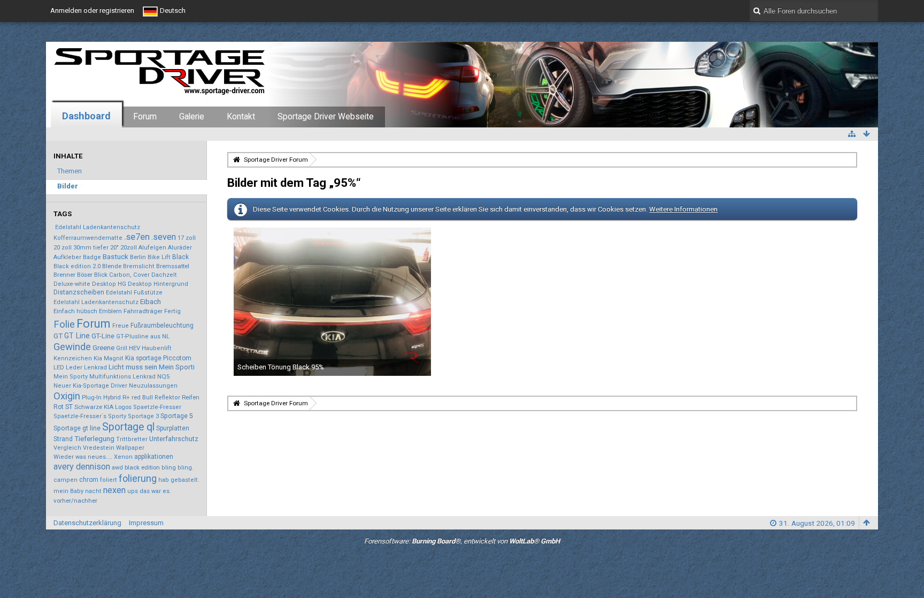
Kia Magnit (109, 358)
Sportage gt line (77, 428)
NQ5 (163, 376)
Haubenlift (157, 348)
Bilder (67, 186)
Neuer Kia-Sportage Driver (90, 385)
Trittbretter (132, 439)
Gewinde (72, 347)
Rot (58, 407)
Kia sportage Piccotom (158, 358)
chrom (88, 479)
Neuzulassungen (153, 385)
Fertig (172, 311)
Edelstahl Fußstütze (134, 292)
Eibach (150, 301)
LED (58, 367)
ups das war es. (149, 491)
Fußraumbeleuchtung (162, 325)
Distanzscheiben (78, 292)
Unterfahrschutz (173, 439)
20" (114, 247)
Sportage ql (128, 427)
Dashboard (86, 116)
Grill (121, 348)
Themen (69, 171)
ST (69, 407)
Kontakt (241, 117)
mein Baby (68, 491)
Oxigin (66, 396)
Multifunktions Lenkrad (122, 376)
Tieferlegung (94, 438)
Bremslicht (139, 266)
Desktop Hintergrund (158, 284)
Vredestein (98, 447)
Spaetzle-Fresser (157, 407)
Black (180, 257)
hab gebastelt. (178, 479)
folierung (138, 478)
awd (117, 467)
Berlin (138, 257)
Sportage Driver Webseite (326, 117)
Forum (145, 117)
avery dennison (81, 466)
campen (65, 479)
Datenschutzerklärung (87, 523)
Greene (103, 348)
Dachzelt (164, 274)
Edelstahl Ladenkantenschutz (97, 227)
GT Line (77, 335)
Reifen (190, 397)
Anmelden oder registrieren (92, 10)
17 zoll (187, 237)
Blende (111, 266)
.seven (163, 237)
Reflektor (167, 397)
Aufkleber (67, 257)
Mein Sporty (70, 376)
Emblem (110, 311)
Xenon (123, 456)
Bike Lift (159, 257)
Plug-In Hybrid (101, 397)
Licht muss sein (133, 366)
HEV (134, 348)
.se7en (137, 236)
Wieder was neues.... (82, 456)
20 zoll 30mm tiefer (81, 247)
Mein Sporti (177, 367)
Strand (63, 439)
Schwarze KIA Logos (103, 407)
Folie (64, 324)
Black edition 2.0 (77, 266)
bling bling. (177, 467)
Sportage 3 (143, 416)
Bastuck (115, 256)
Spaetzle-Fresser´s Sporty (89, 416)
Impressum (146, 523)
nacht (93, 491)
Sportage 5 (176, 416)
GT (58, 335)
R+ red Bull (137, 397)
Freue (120, 325)
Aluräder (180, 247)
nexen (114, 490)
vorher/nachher (75, 500)
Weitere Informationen (683, 209)
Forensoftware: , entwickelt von (462, 541)
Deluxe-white (71, 284)
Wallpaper (130, 447)
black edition (142, 467)
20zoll (128, 247)
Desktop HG (109, 284)
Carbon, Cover (129, 274)
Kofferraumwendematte (87, 237)
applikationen (153, 456)
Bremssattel (172, 266)
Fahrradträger (143, 311)
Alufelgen (152, 247)
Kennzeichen (72, 358)
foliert (108, 479)
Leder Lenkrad (86, 367)
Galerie (191, 117)
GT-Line (102, 336)
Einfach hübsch (75, 311)
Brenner (64, 274)
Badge (92, 257)
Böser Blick (92, 274)
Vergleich (67, 447)
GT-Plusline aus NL (143, 336)
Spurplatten (172, 428)
